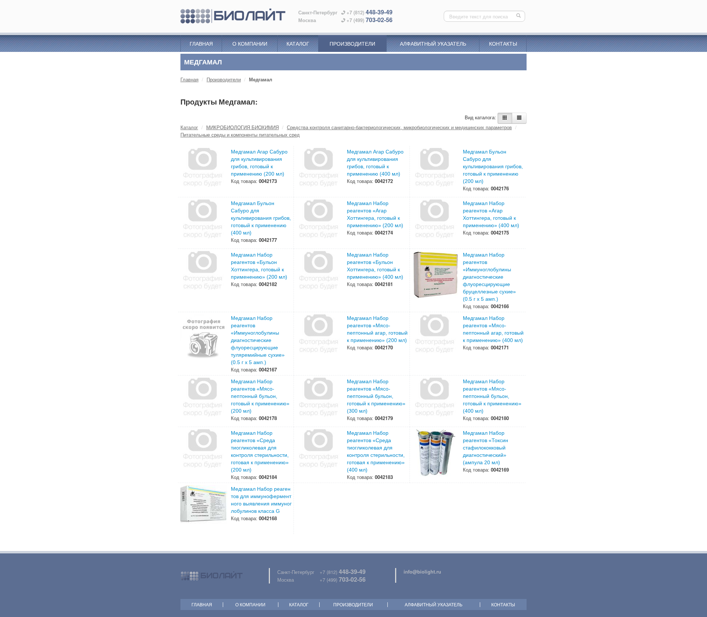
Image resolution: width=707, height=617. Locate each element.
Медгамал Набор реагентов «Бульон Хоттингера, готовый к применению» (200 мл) (259, 266)
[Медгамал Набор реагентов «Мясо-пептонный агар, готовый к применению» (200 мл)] (319, 338)
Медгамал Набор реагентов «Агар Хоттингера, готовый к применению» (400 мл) (491, 214)
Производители (352, 43)
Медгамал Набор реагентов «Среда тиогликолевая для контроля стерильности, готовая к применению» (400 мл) (376, 451)
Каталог (297, 43)
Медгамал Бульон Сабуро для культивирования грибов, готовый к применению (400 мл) (261, 218)
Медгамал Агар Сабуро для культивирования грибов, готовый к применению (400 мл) (375, 163)
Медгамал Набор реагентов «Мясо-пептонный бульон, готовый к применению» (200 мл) (260, 396)
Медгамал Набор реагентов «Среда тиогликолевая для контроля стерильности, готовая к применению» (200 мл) (260, 451)
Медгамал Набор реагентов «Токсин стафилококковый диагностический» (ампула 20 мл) (485, 447)
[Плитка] (504, 118)
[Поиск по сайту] (519, 16)
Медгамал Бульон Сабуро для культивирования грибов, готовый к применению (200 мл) (493, 166)
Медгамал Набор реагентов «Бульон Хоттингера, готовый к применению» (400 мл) (375, 266)
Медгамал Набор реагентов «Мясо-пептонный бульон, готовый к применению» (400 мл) (492, 396)
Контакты (503, 43)
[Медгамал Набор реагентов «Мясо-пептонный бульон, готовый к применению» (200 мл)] (203, 401)
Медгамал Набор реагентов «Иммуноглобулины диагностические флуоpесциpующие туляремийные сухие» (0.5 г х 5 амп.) (258, 340)
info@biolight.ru (422, 571)
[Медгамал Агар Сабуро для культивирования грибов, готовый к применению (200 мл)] (203, 171)
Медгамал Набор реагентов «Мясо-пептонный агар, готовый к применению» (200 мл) (377, 329)
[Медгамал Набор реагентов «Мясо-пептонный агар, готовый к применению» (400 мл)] (435, 338)
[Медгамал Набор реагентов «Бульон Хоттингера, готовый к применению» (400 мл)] (319, 274)
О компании (249, 43)
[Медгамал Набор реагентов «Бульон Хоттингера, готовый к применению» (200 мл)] (203, 274)
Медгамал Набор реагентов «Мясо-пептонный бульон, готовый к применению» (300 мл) (376, 396)
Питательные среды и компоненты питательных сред (240, 134)
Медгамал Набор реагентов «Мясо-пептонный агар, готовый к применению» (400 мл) (493, 329)
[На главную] (232, 16)
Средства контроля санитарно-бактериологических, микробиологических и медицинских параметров (399, 127)
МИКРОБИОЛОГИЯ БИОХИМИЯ (242, 127)
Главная (201, 43)
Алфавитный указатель (433, 43)
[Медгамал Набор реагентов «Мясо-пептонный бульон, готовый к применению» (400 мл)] (435, 401)
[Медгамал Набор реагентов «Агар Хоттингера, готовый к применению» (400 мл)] (435, 223)
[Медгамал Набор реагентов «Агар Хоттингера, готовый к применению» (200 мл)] (319, 223)
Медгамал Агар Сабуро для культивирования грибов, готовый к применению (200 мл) (259, 163)
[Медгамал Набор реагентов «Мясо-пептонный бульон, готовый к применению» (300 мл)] (319, 401)
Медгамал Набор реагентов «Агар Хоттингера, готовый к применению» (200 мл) (375, 214)
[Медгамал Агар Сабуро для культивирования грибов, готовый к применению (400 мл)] (319, 171)
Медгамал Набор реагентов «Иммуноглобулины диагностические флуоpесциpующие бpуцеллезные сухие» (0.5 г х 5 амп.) (489, 277)
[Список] (519, 118)
